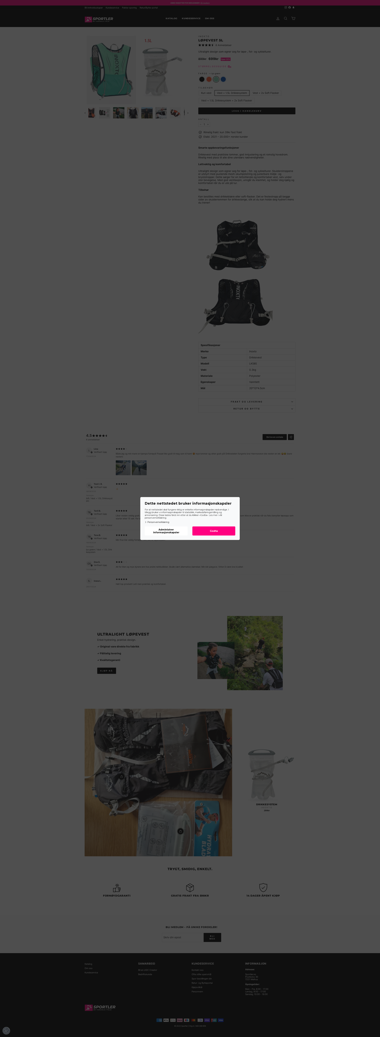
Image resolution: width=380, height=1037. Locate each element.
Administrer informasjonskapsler (166, 531)
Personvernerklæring (158, 522)
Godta (214, 531)
